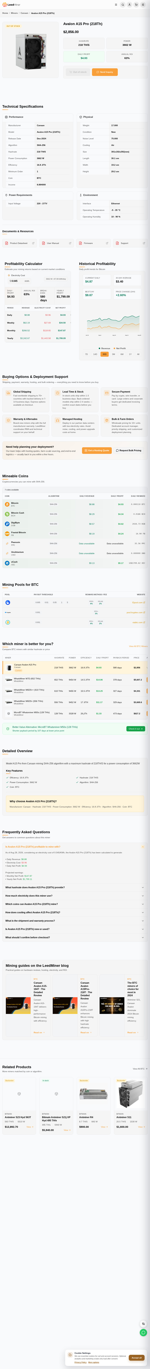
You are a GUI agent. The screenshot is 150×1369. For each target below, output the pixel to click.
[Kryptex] (8, 612)
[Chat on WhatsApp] (143, 1332)
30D (104, 354)
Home (5, 13)
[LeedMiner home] (20, 4)
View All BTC (139, 1069)
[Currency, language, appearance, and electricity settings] (143, 5)
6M (122, 354)
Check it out (134, 729)
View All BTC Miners (138, 646)
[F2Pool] (8, 602)
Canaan (24, 13)
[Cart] (136, 5)
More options (93, 1362)
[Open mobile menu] (116, 5)
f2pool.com (137, 602)
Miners (14, 13)
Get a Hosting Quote (98, 450)
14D (95, 354)
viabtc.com (138, 622)
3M (113, 354)
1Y (130, 354)
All (138, 354)
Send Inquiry (106, 72)
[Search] (123, 5)
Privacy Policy (81, 1362)
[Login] (129, 5)
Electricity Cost (18, 275)
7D (86, 354)
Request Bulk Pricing (130, 450)
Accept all (137, 1358)
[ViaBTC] (8, 622)
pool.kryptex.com (135, 612)
